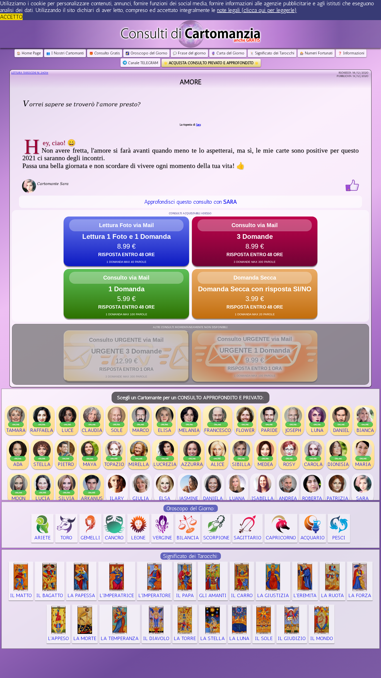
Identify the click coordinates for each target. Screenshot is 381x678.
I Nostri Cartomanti (65, 53)
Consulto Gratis (104, 53)
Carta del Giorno (227, 53)
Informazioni (351, 53)
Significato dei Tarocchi (272, 53)
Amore (190, 82)
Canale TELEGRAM (142, 63)
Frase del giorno (189, 53)
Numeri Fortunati (316, 53)
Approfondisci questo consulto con (190, 201)
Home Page (29, 53)
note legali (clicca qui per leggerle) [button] (257, 10)
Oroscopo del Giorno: (190, 508)
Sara (198, 124)
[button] (126, 241)
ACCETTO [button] (11, 16)
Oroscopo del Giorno (146, 53)
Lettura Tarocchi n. (29, 72)
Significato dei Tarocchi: (190, 556)
